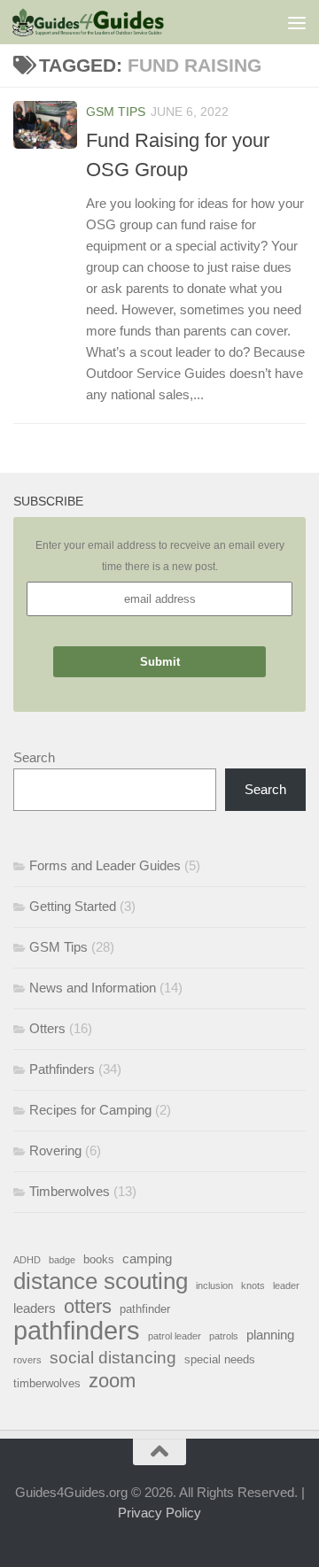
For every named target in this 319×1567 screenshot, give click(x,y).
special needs (219, 1359)
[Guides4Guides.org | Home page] (113, 22)
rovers (27, 1360)
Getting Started (72, 906)
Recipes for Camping (90, 1109)
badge (62, 1259)
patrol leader (174, 1336)
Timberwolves (69, 1191)
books (98, 1259)
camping (147, 1258)
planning (270, 1334)
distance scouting (100, 1281)
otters (88, 1306)
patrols (223, 1336)
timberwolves (47, 1383)
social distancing (113, 1357)
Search (34, 757)
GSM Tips (115, 111)
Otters (47, 1028)
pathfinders (76, 1330)
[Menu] (297, 22)
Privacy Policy (159, 1512)
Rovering (55, 1150)
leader (286, 1285)
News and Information (92, 987)
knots (253, 1285)
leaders (34, 1308)
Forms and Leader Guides (105, 865)
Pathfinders (62, 1069)
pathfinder (145, 1309)
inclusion (214, 1285)
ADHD (27, 1259)
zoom (112, 1381)
